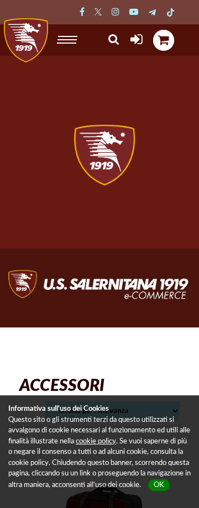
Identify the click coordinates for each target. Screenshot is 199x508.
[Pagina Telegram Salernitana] (152, 12)
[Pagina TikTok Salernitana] (170, 12)
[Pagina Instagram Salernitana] (115, 12)
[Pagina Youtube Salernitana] (133, 12)
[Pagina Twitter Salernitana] (98, 12)
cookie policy (96, 441)
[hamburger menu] (68, 38)
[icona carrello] (163, 40)
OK (159, 485)
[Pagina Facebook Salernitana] (82, 12)
